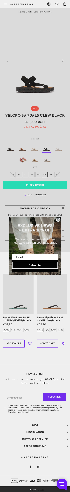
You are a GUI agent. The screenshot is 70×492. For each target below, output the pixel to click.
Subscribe (35, 265)
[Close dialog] (58, 219)
